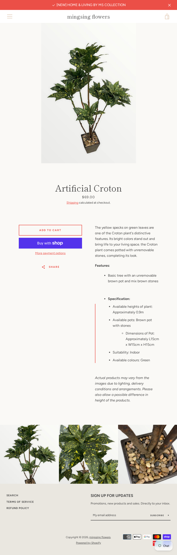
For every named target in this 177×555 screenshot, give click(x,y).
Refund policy (17, 508)
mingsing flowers (88, 16)
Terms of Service (20, 501)
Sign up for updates (112, 495)
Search (12, 495)
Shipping (72, 203)
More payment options (50, 253)
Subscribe (157, 515)
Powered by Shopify (88, 542)
